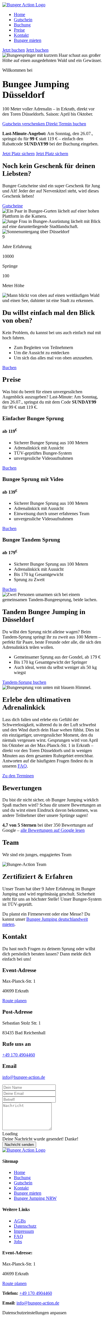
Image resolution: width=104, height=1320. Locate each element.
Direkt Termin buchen (66, 123)
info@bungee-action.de (23, 1077)
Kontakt (21, 35)
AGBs (20, 1220)
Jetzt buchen (13, 50)
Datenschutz (25, 1226)
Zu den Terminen (18, 775)
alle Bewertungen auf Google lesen (53, 830)
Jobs (18, 1241)
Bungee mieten (27, 40)
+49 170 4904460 (18, 1054)
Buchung (22, 24)
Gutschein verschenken (24, 123)
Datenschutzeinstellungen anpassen (34, 1312)
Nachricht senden (19, 1144)
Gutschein (23, 19)
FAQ (22, 766)
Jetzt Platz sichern (18, 153)
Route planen (14, 1000)
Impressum (24, 1231)
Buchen (9, 367)
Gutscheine (12, 205)
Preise (19, 30)
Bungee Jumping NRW (35, 1198)
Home (19, 14)
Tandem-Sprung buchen (24, 682)
